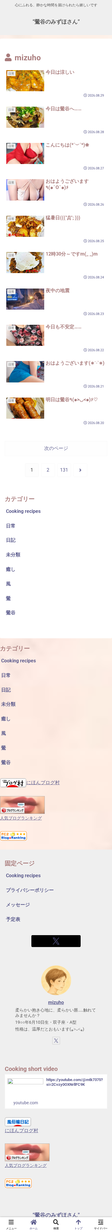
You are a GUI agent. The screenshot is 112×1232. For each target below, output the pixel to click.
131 (64, 470)
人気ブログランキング (21, 818)
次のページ (56, 448)
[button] (100, 904)
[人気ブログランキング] (22, 804)
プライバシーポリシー (30, 890)
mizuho (56, 1002)
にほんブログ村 (43, 782)
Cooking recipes (23, 875)
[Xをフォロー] (56, 941)
